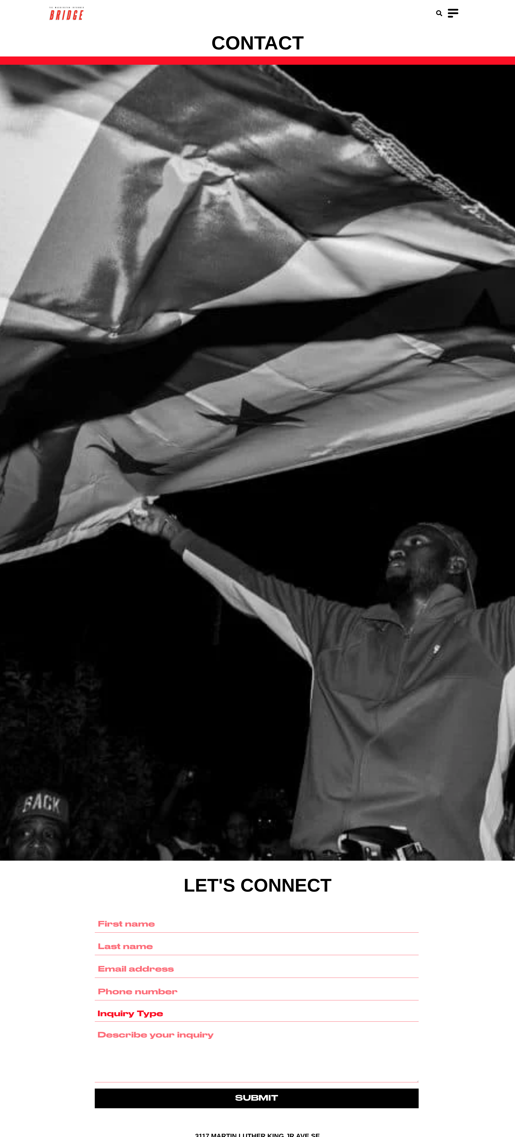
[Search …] (439, 13)
